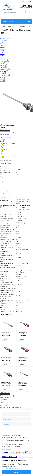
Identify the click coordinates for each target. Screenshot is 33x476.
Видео (1, 81)
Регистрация (29, 1)
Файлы (2, 79)
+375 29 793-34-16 (9, 457)
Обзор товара (3, 61)
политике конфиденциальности (10, 468)
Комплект (2, 65)
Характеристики (4, 69)
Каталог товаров (8, 21)
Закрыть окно (3, 405)
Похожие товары (4, 75)
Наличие (2, 77)
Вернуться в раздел (5, 59)
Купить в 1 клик (5, 134)
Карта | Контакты (6, 449)
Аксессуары (3, 71)
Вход (23, 1)
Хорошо (16, 472)
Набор (1, 63)
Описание (2, 67)
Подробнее (4, 339)
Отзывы (2, 73)
